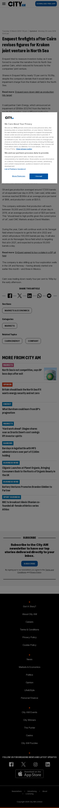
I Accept (38, 176)
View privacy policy (24, 149)
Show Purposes (18, 176)
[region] (30, 148)
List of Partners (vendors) (15, 169)
